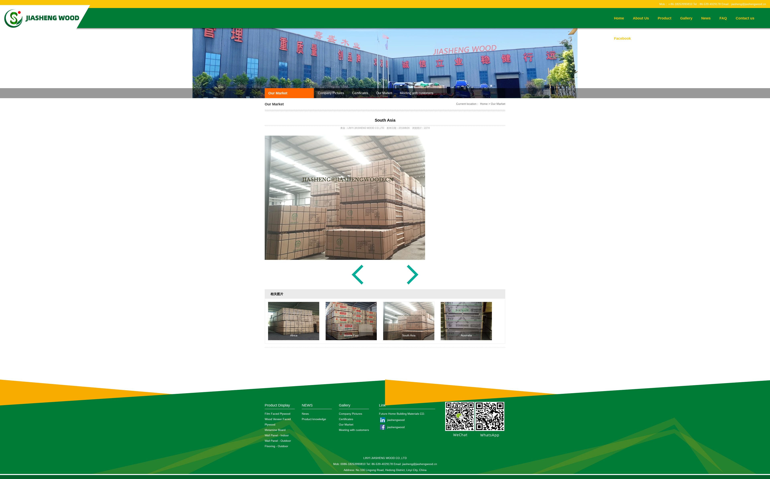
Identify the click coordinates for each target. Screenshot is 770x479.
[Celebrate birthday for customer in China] (413, 284)
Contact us (745, 18)
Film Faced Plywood (277, 413)
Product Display (277, 405)
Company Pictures (331, 93)
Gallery (686, 18)
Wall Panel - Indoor (277, 435)
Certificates (360, 93)
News (706, 18)
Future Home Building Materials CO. (402, 413)
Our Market (277, 93)
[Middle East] (351, 339)
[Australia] (357, 284)
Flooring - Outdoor (276, 446)
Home (619, 18)
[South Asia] (408, 339)
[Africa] (293, 339)
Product (664, 18)
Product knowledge (314, 419)
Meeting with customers (416, 93)
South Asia (385, 120)
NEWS (307, 405)
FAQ (723, 18)
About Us (641, 18)
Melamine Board (275, 430)
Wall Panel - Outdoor (278, 440)
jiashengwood (396, 420)
